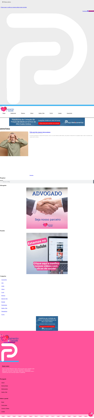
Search (1, 180)
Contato (60, 113)
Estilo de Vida (4, 298)
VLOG (51, 113)
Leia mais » (32, 175)
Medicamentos (4, 389)
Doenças (23, 113)
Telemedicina (4, 311)
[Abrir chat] (90, 414)
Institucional (13, 113)
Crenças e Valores (5, 408)
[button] (3, 116)
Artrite (2, 286)
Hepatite (3, 301)
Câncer (31, 113)
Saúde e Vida (41, 113)
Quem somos (4, 405)
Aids (2, 283)
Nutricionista (4, 305)
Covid (2, 292)
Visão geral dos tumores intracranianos (40, 132)
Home (4, 113)
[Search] (93, 181)
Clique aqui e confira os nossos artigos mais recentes (14, 7)
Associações (69, 113)
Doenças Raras (4, 385)
